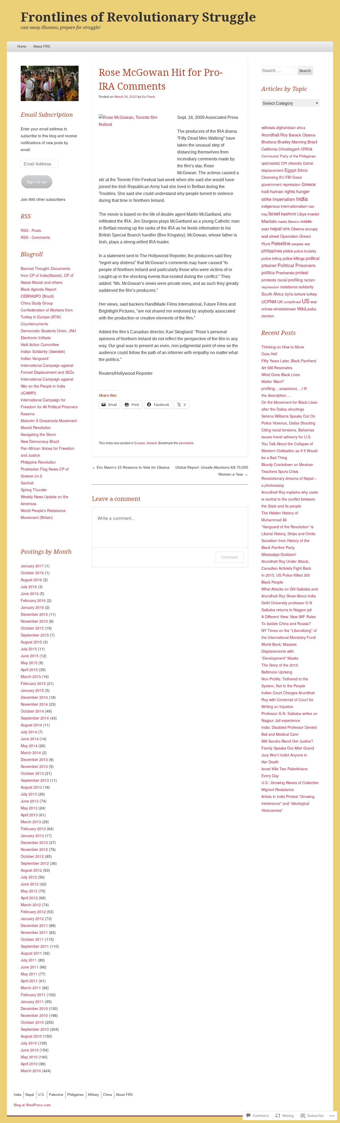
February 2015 (33, 683)
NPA (286, 228)
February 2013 (33, 828)
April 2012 (29, 897)
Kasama (28, 413)
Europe (139, 443)
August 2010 (31, 1036)
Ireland (152, 443)
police (288, 250)
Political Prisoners (297, 265)
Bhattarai (269, 141)
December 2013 (34, 759)
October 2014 (32, 711)
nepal (276, 228)
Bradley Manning (292, 141)
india (302, 198)
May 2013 (29, 807)
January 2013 (32, 835)
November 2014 (34, 704)
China (107, 1095)
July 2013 (29, 794)
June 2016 (30, 593)
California (269, 149)
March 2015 (31, 676)
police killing (271, 258)
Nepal (29, 1095)
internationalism (294, 206)
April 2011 (29, 980)
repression (270, 286)
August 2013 (31, 787)
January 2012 (32, 918)
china (306, 148)
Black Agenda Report (38, 289)
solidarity (306, 286)
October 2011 (32, 939)
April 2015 (29, 669)
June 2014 (30, 738)
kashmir (288, 213)
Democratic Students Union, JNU (48, 330)
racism (309, 279)
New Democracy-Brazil (40, 441)
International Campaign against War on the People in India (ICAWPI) (47, 386)
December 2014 (34, 697)
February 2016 (33, 600)
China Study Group (37, 303)
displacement (272, 170)
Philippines (75, 1095)
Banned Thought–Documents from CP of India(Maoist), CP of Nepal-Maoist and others (47, 275)
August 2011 (31, 953)
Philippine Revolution (38, 462)
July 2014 (29, 731)
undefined (292, 301)
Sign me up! (37, 181)
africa (301, 127)
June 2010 (30, 1050)
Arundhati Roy (274, 135)
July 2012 (29, 877)
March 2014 (31, 752)
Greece (308, 184)
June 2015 (30, 655)
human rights (282, 191)
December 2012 (34, 842)
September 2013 (35, 780)
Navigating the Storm (38, 434)
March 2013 (31, 821)
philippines (271, 251)
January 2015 (32, 690)
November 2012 (34, 849)
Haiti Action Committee (40, 344)
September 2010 (35, 1029)
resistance (289, 286)
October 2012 (32, 856)
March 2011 (31, 987)
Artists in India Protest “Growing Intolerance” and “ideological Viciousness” (287, 803)
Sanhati (27, 482)
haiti (265, 191)
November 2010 (34, 1015)
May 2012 (29, 890)
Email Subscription (47, 114)
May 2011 (29, 973)
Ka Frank (148, 97)
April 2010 (29, 1063)
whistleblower (285, 308)
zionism (267, 315)
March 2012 (31, 904)
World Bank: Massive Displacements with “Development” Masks (279, 651)
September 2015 (35, 635)
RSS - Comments (35, 237)
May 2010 (29, 1056)
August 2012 (31, 870)
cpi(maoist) (270, 163)
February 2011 (33, 994)
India (17, 1095)
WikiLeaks (306, 308)
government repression (280, 184)
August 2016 (31, 579)
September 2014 (35, 718)
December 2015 (34, 614)
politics (268, 272)
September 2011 (35, 946)
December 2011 (34, 925)
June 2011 (30, 967)
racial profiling (290, 279)
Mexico (293, 221)
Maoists (269, 221)
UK (280, 301)
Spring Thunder (34, 489)
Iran (311, 206)
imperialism (284, 199)
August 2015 (31, 641)
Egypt (290, 170)
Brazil (312, 141)
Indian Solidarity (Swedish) (43, 351)
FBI (288, 177)
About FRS (41, 46)
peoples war (301, 243)
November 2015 (34, 621)
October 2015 (32, 628)
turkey (312, 294)
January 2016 (32, 607)
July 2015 (29, 648)
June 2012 (30, 884)
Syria (289, 294)
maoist (313, 214)
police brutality (305, 250)
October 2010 (32, 1022)
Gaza (297, 177)
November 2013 (34, 766)
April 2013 (29, 814)
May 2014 (29, 745)
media (282, 221)
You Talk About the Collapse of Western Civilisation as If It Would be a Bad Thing (289, 450)
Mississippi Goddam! (278, 554)
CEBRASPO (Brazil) (37, 296)
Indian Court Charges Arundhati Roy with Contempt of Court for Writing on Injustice (288, 699)
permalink (186, 443)
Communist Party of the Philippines (288, 156)
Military (93, 1095)
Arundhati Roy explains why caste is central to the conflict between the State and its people (289, 499)
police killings (294, 258)
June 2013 (30, 801)
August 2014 (31, 724)
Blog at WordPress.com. (33, 1105)
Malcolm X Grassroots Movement (49, 420)
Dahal (308, 163)
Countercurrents (34, 323)
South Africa (272, 294)
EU (281, 177)
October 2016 (32, 572)
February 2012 (33, 911)
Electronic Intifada (36, 337)
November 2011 (34, 932)
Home (21, 46)
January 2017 (32, 565)
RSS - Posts (31, 230)
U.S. (41, 1095)
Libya (301, 214)
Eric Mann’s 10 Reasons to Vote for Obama (130, 467)
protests (268, 279)
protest (301, 272)
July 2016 (29, 586)
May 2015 (29, 662)
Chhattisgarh (289, 149)
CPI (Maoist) (291, 163)
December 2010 (34, 1008)
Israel (274, 213)
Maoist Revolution (36, 427)
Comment (229, 557)
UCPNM (268, 301)
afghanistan (286, 127)
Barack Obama (302, 135)
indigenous (270, 206)
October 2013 (32, 773)
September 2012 (35, 863)
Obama (297, 228)
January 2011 (32, 1001)
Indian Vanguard (34, 358)
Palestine (281, 243)
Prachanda (285, 272)
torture (299, 294)
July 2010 (29, 1043)
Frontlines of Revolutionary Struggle (138, 17)
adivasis (268, 127)
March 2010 (31, 1070)
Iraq (264, 214)
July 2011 (29, 960)
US (305, 301)
